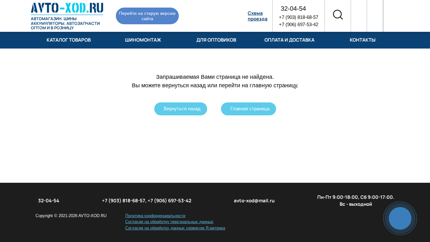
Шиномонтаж (143, 40)
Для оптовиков (216, 40)
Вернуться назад (182, 108)
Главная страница (249, 108)
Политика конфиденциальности (155, 215)
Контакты (363, 40)
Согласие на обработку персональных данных (169, 221)
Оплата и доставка (289, 40)
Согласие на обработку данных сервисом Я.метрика (175, 228)
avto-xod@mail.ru (254, 200)
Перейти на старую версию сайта (147, 16)
